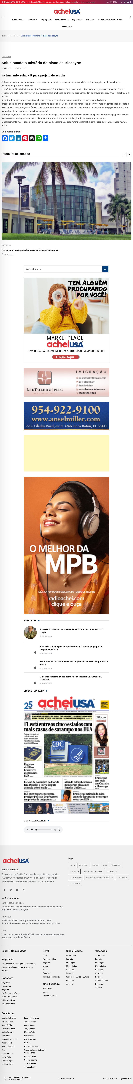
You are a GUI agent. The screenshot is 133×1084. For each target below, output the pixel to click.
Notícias (5, 971)
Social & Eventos (49, 996)
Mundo (45, 966)
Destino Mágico (8, 1046)
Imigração (8, 959)
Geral (46, 951)
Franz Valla (6, 1057)
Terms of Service (10, 1080)
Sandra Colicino (30, 1060)
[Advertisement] (66, 453)
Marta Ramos (30, 1039)
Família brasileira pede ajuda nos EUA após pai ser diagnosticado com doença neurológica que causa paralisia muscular (31, 923)
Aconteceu (47, 988)
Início (6, 1077)
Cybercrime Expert (9, 1039)
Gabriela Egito (7, 1061)
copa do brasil (76, 877)
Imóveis (31, 20)
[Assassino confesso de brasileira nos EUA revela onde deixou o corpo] (30, 632)
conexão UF (112, 871)
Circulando (6, 1036)
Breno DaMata (8, 1025)
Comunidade (7, 917)
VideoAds (101, 951)
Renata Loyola (30, 1056)
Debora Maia (7, 1043)
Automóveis (17, 20)
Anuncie (69, 984)
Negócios (76, 20)
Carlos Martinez (8, 1029)
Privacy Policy (26, 1077)
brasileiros (116, 865)
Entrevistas (6, 986)
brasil (105, 865)
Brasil (5, 903)
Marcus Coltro (30, 1032)
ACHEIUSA (8, 68)
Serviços (90, 20)
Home (4, 36)
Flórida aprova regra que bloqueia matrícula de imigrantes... (31, 250)
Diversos (99, 977)
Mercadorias (60, 20)
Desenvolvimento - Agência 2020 (117, 1078)
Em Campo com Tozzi (11, 993)
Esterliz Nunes (8, 1053)
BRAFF (95, 865)
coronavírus (75, 883)
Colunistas (8, 1013)
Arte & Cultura (51, 984)
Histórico (14, 36)
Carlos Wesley (7, 1032)
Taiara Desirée (30, 1063)
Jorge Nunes (29, 1029)
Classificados (74, 951)
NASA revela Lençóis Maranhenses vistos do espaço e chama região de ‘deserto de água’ (58, 2)
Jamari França (30, 1022)
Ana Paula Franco (9, 1018)
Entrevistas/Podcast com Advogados (17, 967)
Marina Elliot (29, 1036)
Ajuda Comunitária (9, 997)
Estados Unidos (16, 903)
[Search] (130, 17)
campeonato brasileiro (92, 871)
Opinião (27, 1043)
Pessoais (66, 26)
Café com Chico (8, 1004)
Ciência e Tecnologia (51, 977)
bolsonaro (83, 865)
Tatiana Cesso (30, 1067)
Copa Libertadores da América (99, 877)
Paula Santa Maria (31, 1046)
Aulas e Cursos (101, 980)
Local (4, 931)
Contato (20, 1080)
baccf (72, 865)
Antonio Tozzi (7, 1022)
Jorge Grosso (29, 1025)
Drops (4, 1050)
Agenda (46, 992)
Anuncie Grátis (14, 1077)
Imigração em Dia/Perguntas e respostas (19, 964)
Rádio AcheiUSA (8, 1000)
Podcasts (7, 978)
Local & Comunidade (14, 951)
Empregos (45, 20)
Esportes (46, 973)
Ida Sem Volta (7, 1064)
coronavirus (122, 877)
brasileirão (74, 871)
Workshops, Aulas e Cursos (110, 20)
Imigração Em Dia (31, 1018)
